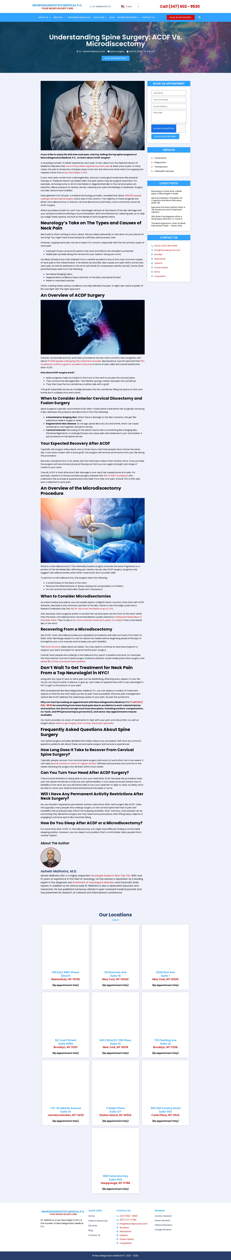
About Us (43, 17)
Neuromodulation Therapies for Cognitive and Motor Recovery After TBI (166, 200)
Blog (112, 17)
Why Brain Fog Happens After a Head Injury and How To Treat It (166, 217)
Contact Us (148, 17)
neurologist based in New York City (110, 875)
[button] (199, 17)
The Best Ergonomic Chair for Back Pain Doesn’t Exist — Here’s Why (168, 224)
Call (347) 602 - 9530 (180, 6)
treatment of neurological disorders (94, 882)
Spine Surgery (117, 51)
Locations (98, 17)
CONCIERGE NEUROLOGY (79, 17)
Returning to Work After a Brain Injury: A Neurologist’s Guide (166, 192)
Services (57, 17)
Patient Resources (127, 17)
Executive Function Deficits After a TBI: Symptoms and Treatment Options (168, 209)
